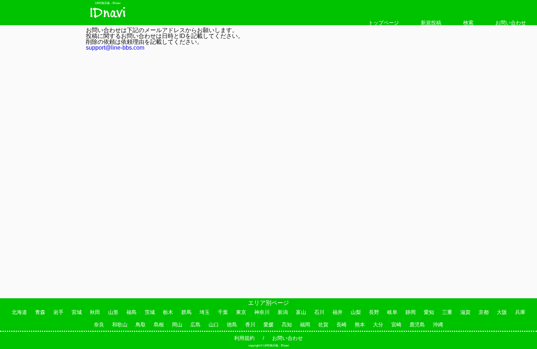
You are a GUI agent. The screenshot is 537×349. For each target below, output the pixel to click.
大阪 (502, 312)
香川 (250, 324)
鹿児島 (417, 324)
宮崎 (396, 324)
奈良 (99, 324)
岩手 (58, 312)
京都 (484, 312)
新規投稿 (431, 23)
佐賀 (323, 324)
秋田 (95, 312)
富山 (301, 312)
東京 (241, 312)
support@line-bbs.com (115, 48)
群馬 (186, 312)
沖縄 (438, 324)
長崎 (341, 324)
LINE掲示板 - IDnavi (108, 3)
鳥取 (141, 324)
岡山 (177, 324)
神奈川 (262, 312)
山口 (214, 324)
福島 (131, 312)
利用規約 (244, 338)
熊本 (360, 324)
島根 (159, 324)
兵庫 (520, 312)
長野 (374, 312)
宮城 (77, 312)
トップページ (383, 23)
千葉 (223, 312)
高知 (287, 324)
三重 (447, 312)
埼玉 (204, 312)
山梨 (356, 312)
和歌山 (119, 324)
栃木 (168, 312)
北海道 (19, 312)
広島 (195, 324)
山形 (113, 312)
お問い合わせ (510, 23)
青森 (40, 312)
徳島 (232, 324)
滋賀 (465, 312)
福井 (337, 312)
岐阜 (392, 312)
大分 (378, 324)
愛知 (429, 312)
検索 (468, 23)
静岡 (410, 312)
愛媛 (268, 324)
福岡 (305, 324)
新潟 (283, 312)
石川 (319, 312)
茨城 (150, 312)
